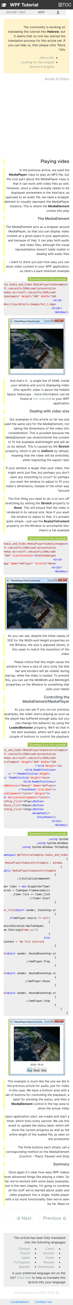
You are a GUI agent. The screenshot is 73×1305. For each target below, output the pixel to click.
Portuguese (22, 1262)
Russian (48, 1262)
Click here (24, 1277)
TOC (67, 5)
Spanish (24, 1267)
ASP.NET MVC (16, 12)
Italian (26, 1258)
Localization (19, 1302)
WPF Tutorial (24, 5)
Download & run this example (47, 279)
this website (41, 399)
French (25, 1253)
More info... (46, 58)
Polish (50, 1258)
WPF (41, 12)
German (48, 1253)
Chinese (24, 1249)
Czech (49, 1249)
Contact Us (43, 1302)
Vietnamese (46, 1267)
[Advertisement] (36, 120)
